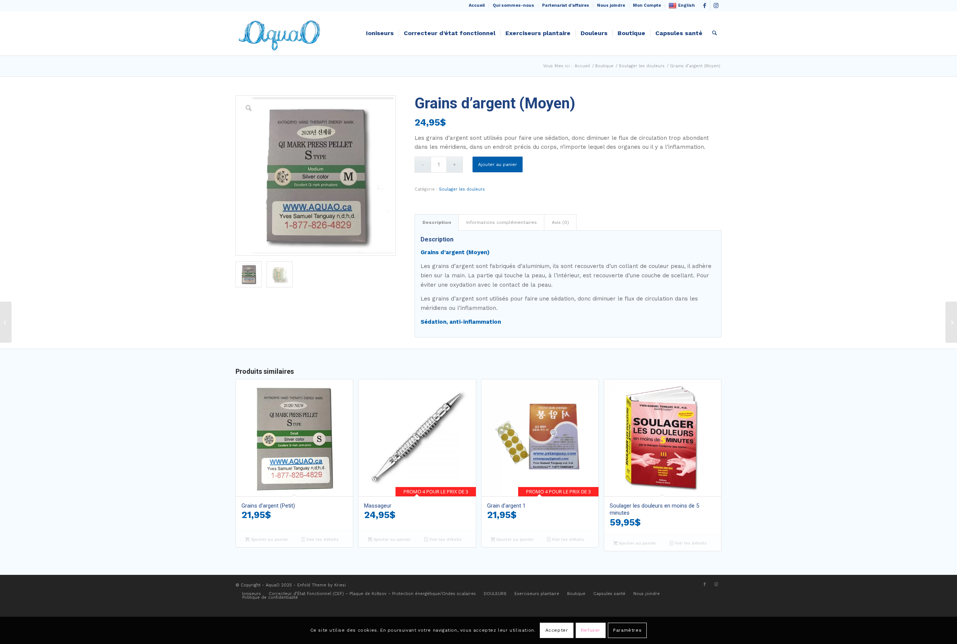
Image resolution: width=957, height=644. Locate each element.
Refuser (590, 630)
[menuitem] (477, 5)
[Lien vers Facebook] (704, 5)
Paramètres (627, 630)
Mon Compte (647, 5)
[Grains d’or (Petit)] (951, 322)
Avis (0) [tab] (560, 222)
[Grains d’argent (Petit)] (6, 322)
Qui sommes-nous (513, 5)
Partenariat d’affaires (565, 5)
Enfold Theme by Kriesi (321, 585)
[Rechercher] (714, 33)
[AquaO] (281, 33)
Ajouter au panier (497, 164)
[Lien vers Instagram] (715, 5)
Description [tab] (436, 222)
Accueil (477, 5)
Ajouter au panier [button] (269, 539)
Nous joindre (611, 5)
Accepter (556, 630)
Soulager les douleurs (462, 189)
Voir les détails (322, 539)
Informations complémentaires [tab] (501, 222)
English (686, 5)
